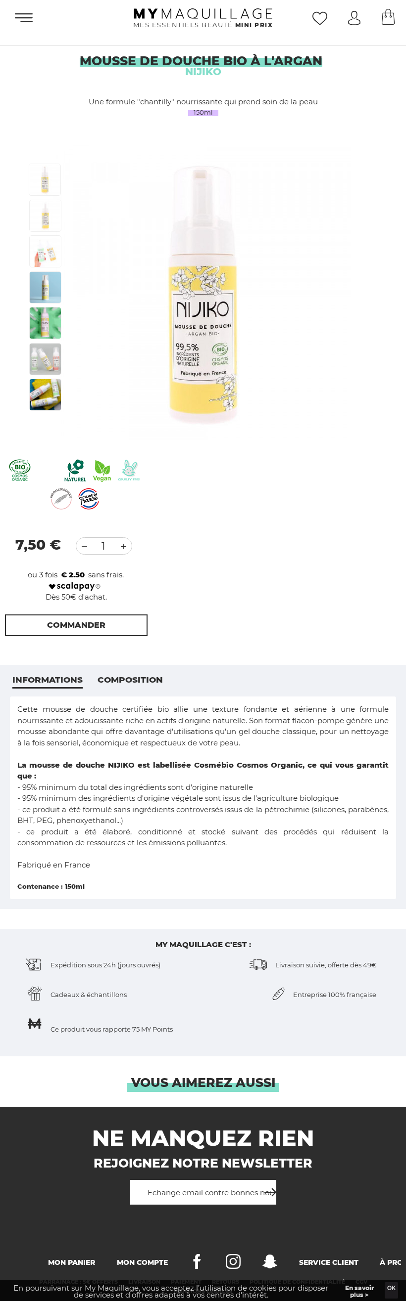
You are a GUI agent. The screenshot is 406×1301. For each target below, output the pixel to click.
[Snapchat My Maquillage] (270, 1264)
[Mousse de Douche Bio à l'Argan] (44, 179)
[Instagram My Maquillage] (233, 1264)
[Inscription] (267, 1188)
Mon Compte (142, 1262)
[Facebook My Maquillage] (197, 1264)
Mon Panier (71, 1262)
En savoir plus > (359, 1291)
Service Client (328, 1262)
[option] (202, 291)
